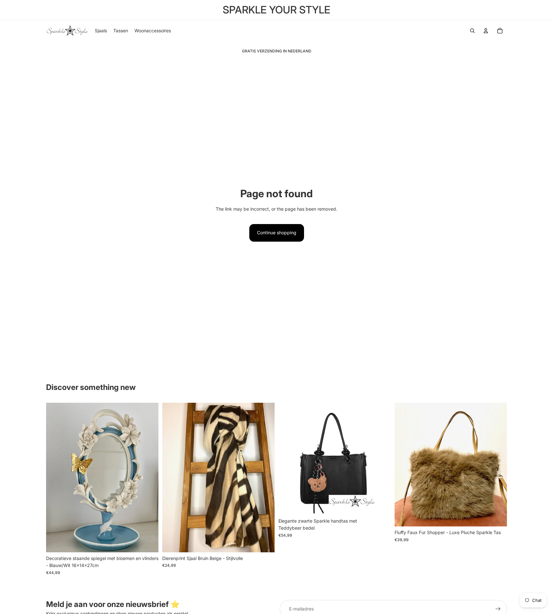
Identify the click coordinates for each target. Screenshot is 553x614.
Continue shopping (276, 232)
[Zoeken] (472, 31)
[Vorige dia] (55, 477)
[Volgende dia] (148, 477)
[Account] (486, 31)
